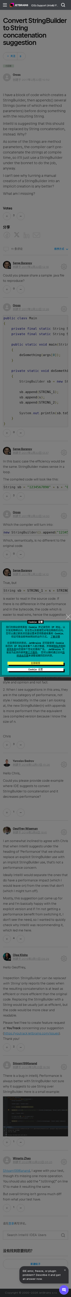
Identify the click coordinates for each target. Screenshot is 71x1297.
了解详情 (55, 636)
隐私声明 (58, 646)
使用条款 (11, 649)
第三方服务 (31, 652)
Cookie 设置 (35, 669)
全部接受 (35, 663)
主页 (19, 5)
